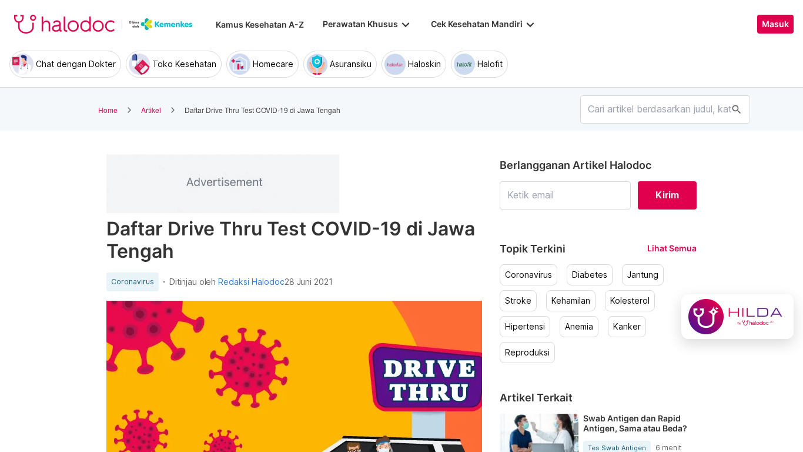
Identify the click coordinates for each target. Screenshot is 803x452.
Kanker (627, 326)
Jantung (642, 275)
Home (108, 110)
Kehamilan (570, 300)
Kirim (667, 195)
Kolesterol (630, 300)
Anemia (579, 326)
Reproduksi (527, 352)
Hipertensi (525, 326)
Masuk (775, 24)
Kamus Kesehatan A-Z (260, 24)
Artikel (151, 110)
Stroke (518, 300)
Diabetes (589, 275)
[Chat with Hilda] (737, 316)
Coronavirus (132, 282)
